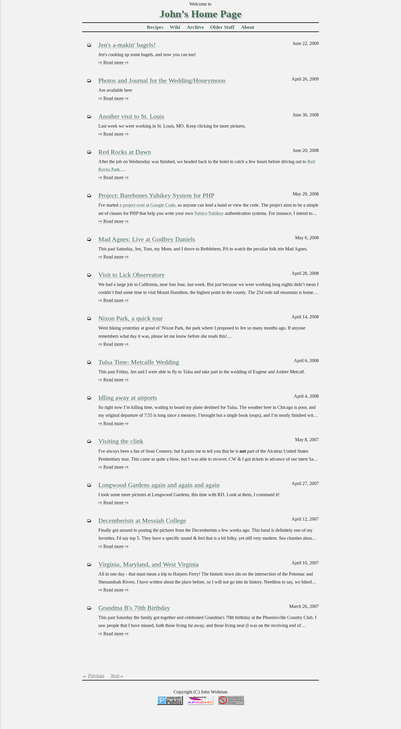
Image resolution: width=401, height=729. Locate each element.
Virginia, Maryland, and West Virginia (148, 564)
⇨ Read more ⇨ (113, 62)
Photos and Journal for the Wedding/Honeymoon (161, 80)
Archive (195, 27)
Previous (96, 675)
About (247, 27)
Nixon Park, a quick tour (130, 318)
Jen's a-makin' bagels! (127, 45)
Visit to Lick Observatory (131, 274)
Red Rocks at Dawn (124, 152)
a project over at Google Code (147, 205)
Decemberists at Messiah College (142, 520)
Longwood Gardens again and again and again (159, 485)
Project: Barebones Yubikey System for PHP (156, 195)
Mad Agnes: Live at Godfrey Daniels (146, 239)
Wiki (175, 27)
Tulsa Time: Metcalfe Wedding (138, 362)
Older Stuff (222, 27)
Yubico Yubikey (209, 213)
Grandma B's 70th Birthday (134, 607)
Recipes (155, 27)
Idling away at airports (127, 397)
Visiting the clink (120, 441)
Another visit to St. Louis (131, 116)
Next (115, 675)
